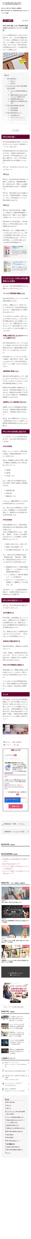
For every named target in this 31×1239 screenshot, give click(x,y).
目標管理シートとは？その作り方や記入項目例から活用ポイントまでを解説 (17, 831)
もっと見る (16, 130)
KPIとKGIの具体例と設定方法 (15, 105)
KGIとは (13, 83)
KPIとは (13, 81)
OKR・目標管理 (8, 20)
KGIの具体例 (14, 108)
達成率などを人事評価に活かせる (16, 1128)
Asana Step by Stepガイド (10, 864)
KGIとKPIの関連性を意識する (14, 1149)
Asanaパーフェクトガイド (16, 1064)
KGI (18, 745)
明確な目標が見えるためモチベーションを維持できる (19, 96)
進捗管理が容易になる (17, 99)
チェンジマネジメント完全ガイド (14, 1084)
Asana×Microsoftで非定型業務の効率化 (15, 1071)
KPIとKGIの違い (12, 78)
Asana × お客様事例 (15, 1089)
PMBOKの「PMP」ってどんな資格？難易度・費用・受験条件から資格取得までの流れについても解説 (17, 824)
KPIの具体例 (14, 110)
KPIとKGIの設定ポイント (14, 113)
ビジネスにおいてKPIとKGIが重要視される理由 (16, 1113)
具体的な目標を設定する (18, 117)
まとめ (8, 1153)
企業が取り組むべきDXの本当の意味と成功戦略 (16, 1077)
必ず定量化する (15, 115)
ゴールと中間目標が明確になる (15, 1117)
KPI (15, 745)
